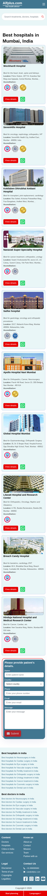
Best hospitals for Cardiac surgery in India (19, 761)
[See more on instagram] (31, 878)
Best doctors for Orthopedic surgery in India (20, 815)
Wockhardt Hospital (14, 66)
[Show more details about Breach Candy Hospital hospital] (23, 589)
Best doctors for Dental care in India (17, 829)
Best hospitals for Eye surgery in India (18, 764)
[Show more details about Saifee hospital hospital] (23, 344)
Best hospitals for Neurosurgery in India (18, 757)
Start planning (11, 893)
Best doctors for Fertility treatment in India (19, 812)
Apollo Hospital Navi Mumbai (19, 372)
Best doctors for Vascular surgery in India (19, 809)
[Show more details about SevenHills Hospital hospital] (23, 160)
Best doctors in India (13, 794)
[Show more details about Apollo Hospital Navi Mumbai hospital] (23, 405)
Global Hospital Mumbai (16, 433)
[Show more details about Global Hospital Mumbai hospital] (23, 466)
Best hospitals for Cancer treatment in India (20, 781)
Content (6, 837)
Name (8, 670)
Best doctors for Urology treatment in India (19, 819)
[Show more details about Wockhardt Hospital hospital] (23, 99)
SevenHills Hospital (14, 127)
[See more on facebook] (26, 878)
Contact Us (30, 863)
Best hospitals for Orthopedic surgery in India (21, 774)
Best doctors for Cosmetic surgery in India (19, 825)
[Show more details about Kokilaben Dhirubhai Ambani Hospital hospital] (23, 221)
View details (10, 99)
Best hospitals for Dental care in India (17, 788)
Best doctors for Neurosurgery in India (18, 799)
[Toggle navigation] (43, 4)
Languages (35, 893)
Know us (28, 837)
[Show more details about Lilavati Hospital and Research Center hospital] (23, 528)
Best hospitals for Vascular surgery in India (20, 767)
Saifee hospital (11, 311)
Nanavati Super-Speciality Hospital (22, 249)
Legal (5, 863)
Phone (8, 689)
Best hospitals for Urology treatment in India (20, 777)
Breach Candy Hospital (16, 556)
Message (9, 707)
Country (8, 680)
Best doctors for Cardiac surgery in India (19, 802)
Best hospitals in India (14, 753)
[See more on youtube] (43, 878)
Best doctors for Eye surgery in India (17, 805)
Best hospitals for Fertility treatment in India (20, 771)
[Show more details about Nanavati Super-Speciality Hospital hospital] (23, 283)
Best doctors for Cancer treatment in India (19, 822)
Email (7, 698)
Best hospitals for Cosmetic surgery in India (20, 784)
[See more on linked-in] (37, 878)
